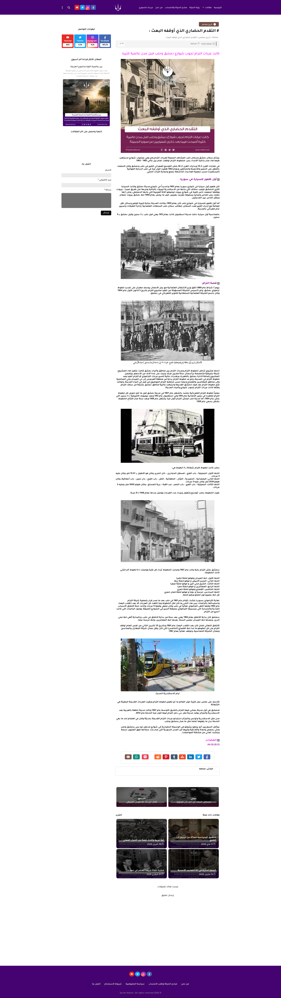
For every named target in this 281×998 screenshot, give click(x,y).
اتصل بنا (96, 984)
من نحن (159, 8)
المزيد (119, 815)
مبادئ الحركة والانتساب (176, 8)
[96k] (149, 975)
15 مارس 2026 (206, 874)
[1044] (137, 975)
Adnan (206, 769)
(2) (215, 745)
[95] (131, 975)
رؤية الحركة (194, 8)
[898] (143, 975)
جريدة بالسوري (146, 8)
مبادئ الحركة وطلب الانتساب (163, 984)
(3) (212, 745)
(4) (209, 745)
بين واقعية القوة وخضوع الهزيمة (86, 67)
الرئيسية (218, 8)
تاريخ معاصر (207, 25)
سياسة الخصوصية (135, 984)
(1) (218, 745)
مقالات (208, 8)
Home (215, 38)
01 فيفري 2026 (154, 874)
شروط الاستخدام (113, 984)
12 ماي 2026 (207, 844)
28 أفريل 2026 (154, 844)
